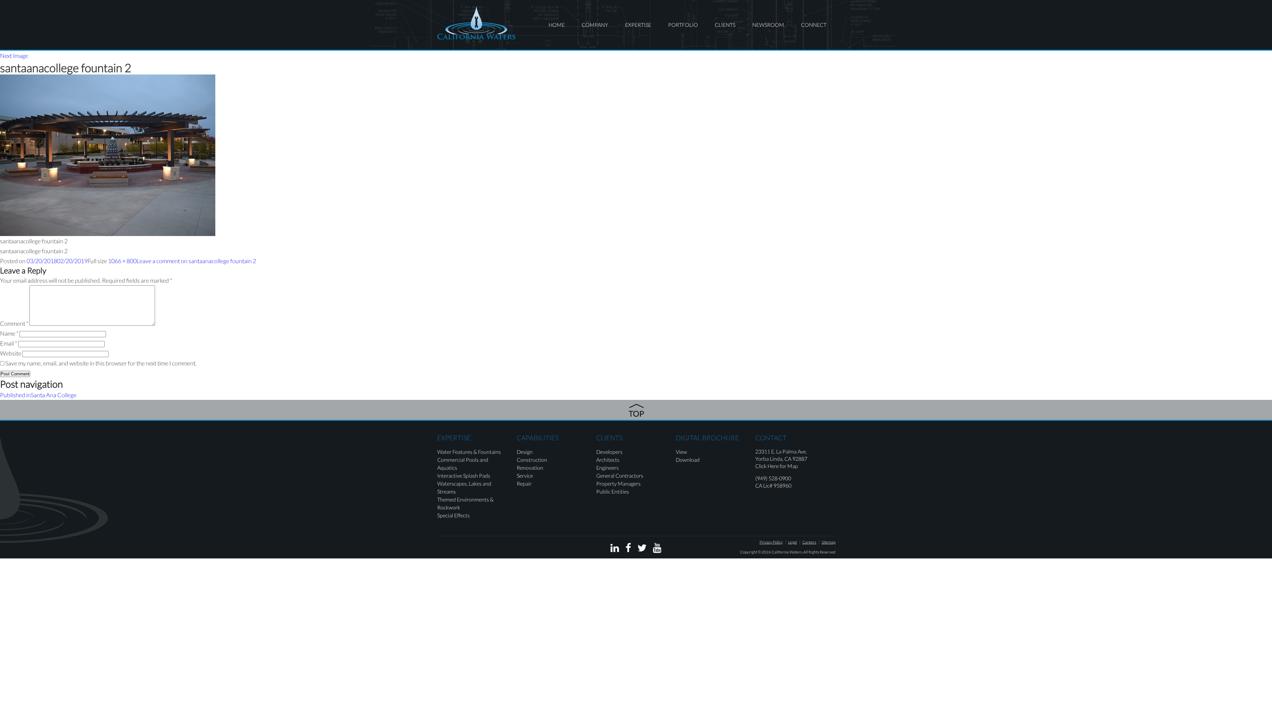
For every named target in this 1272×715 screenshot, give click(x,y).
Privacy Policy (771, 542)
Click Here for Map (776, 466)
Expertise (638, 25)
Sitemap (828, 542)
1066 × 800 (122, 260)
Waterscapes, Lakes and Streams (464, 487)
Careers (809, 542)
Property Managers (618, 483)
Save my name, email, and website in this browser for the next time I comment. (101, 363)
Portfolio (683, 25)
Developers (609, 452)
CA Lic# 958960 (773, 485)
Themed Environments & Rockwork (465, 503)
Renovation (530, 467)
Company (595, 25)
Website (10, 353)
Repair (524, 483)
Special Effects (453, 515)
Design (525, 452)
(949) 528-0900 (773, 478)
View (681, 452)
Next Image (14, 55)
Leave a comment (196, 260)
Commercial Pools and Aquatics (462, 463)
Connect (813, 25)
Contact (771, 438)
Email (8, 343)
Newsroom (768, 25)
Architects (607, 459)
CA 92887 (795, 458)
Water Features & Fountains (469, 452)
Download (688, 459)
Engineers (607, 467)
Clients (725, 25)
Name (9, 333)
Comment (14, 323)
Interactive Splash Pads (463, 475)
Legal (792, 542)
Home (557, 25)
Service (525, 475)
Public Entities (612, 491)
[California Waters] (476, 22)
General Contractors (619, 475)
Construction (532, 459)
